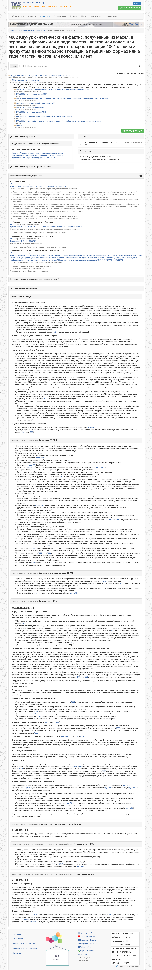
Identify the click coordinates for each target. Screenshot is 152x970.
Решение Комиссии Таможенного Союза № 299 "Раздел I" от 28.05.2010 (38, 186)
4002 (46, 344)
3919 (61, 864)
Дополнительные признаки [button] (22, 136)
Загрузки (83, 954)
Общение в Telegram (88, 944)
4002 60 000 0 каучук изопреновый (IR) (31, 112)
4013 (103, 467)
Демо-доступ (18, 939)
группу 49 (80, 866)
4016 (41, 716)
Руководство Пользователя (91, 933)
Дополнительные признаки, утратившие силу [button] (30, 166)
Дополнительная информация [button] (23, 288)
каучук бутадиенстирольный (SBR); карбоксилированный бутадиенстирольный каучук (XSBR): (53, 89)
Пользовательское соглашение (25, 948)
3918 (53, 864)
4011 (98, 467)
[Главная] (16, 5)
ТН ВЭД (74, 16)
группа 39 (92, 427)
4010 (35, 548)
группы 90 (31, 465)
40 (11, 184)
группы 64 (40, 458)
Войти (138, 4)
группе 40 (104, 581)
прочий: (19, 125)
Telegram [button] (45, 16)
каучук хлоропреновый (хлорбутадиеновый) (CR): (35, 103)
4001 (55, 332)
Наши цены (17, 953)
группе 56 (37, 593)
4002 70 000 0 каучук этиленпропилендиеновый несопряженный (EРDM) (44, 116)
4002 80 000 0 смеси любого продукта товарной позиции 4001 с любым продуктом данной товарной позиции (58, 121)
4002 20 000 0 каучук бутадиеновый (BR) (32, 94)
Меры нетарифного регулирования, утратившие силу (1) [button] (35, 279)
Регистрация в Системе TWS (24, 944)
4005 (24, 432)
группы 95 (31, 467)
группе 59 (73, 593)
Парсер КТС (43, 3)
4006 (31, 432)
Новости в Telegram (88, 940)
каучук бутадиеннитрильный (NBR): (30, 107)
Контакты (29, 3)
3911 (46, 399)
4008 (49, 546)
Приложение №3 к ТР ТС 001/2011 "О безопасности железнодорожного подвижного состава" (47, 227)
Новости (32, 16)
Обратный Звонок (130, 8)
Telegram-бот (85, 947)
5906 (122, 583)
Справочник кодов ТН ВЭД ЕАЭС (32, 30)
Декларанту (19, 16)
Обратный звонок (87, 951)
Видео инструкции (87, 936)
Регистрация (111, 16)
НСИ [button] (84, 16)
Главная (13, 30)
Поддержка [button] (60, 16)
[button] (76, 175)
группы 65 (72, 460)
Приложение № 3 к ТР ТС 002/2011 (24, 241)
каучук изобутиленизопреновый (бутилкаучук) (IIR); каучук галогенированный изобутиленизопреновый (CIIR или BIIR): (62, 98)
